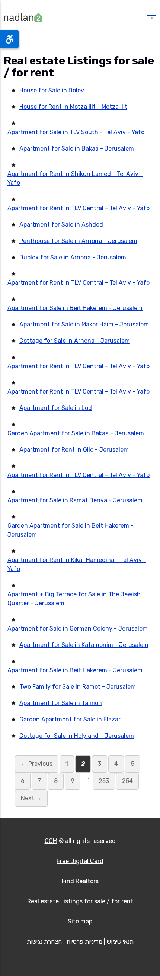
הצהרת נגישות (44, 941)
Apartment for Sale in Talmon (60, 703)
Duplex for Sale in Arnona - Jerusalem (72, 257)
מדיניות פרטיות (84, 941)
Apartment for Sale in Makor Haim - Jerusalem (84, 324)
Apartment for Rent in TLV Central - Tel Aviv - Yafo (78, 208)
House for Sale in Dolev (51, 90)
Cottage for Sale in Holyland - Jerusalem (76, 735)
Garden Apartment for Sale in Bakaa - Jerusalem (75, 433)
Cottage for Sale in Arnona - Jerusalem (74, 340)
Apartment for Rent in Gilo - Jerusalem (74, 449)
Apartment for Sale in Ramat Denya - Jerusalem (75, 500)
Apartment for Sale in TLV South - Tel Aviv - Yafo (75, 132)
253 (104, 780)
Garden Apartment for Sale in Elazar (70, 719)
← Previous (36, 763)
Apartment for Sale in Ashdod (61, 224)
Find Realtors (80, 881)
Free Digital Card (80, 861)
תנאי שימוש (120, 941)
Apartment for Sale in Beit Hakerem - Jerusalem (75, 308)
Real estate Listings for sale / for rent (80, 901)
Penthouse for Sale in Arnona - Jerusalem (78, 240)
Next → (31, 798)
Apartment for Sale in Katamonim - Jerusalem (83, 644)
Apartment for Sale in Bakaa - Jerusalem (76, 148)
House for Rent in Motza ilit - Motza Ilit (73, 106)
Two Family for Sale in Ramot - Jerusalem (77, 686)
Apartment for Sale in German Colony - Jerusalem (77, 628)
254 (127, 780)
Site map (80, 921)
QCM (51, 840)
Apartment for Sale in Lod (55, 407)
